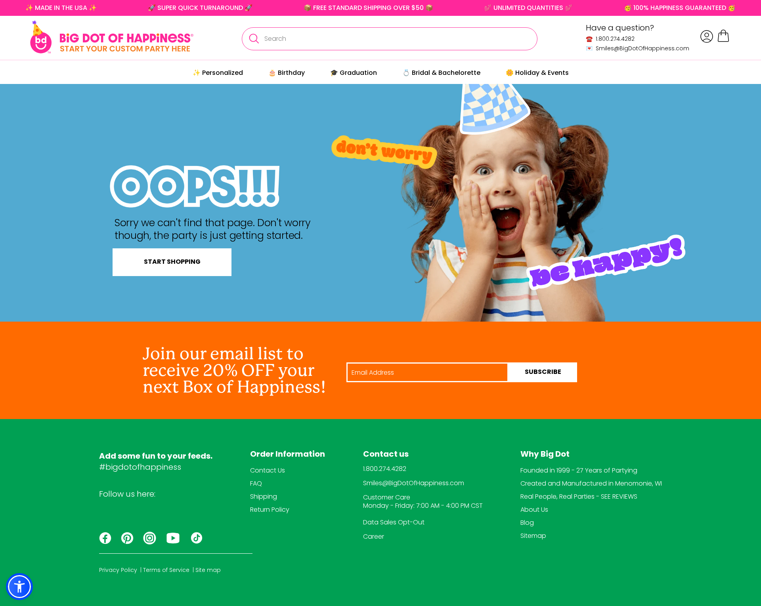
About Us (534, 509)
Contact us (386, 455)
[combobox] (389, 38)
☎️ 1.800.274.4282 (610, 39)
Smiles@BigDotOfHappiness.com (413, 483)
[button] (19, 586)
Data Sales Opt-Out (393, 522)
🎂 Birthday (286, 72)
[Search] (253, 38)
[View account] (707, 36)
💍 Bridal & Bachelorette (441, 72)
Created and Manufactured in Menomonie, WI (591, 483)
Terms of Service (166, 570)
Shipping (263, 496)
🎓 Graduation (353, 72)
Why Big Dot (545, 455)
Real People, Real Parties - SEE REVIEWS (578, 496)
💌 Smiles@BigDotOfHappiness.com (637, 48)
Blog (527, 522)
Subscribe (543, 372)
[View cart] (723, 40)
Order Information (287, 455)
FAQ (256, 483)
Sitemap (533, 535)
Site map (208, 570)
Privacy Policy (118, 570)
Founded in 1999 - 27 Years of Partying (578, 470)
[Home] (111, 37)
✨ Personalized (218, 72)
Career (373, 536)
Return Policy (269, 509)
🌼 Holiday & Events (537, 72)
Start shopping (172, 262)
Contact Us (267, 470)
